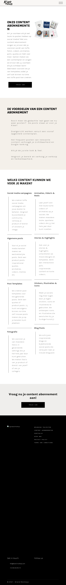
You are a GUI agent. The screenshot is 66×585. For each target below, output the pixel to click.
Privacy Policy (40, 439)
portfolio (38, 433)
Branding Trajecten (42, 427)
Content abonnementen (43, 430)
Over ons (38, 436)
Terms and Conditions (43, 442)
